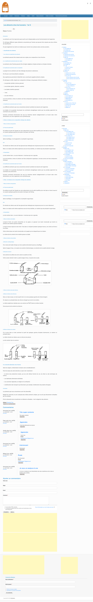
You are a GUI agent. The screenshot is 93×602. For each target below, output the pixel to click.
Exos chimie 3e (70, 90)
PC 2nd (66, 141)
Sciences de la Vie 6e (69, 51)
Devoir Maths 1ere (70, 152)
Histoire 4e (66, 70)
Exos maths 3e (69, 97)
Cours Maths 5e (69, 58)
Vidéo (28, 15)
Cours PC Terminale (70, 168)
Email (4, 490)
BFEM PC (68, 91)
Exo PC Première (69, 157)
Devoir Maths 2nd (70, 140)
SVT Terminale (67, 171)
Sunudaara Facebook (87, 3)
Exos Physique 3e (71, 88)
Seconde (65, 128)
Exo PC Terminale (69, 170)
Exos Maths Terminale (70, 164)
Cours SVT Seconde (68, 145)
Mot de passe (9, 584)
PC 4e (65, 65)
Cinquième (65, 52)
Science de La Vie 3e (70, 104)
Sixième (64, 47)
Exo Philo (68, 180)
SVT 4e (66, 71)
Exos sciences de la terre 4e (73, 78)
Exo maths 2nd (69, 135)
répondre (22, 416)
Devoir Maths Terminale (71, 165)
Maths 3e (66, 94)
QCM (33, 15)
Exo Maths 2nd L (71, 138)
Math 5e (66, 57)
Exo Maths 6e (67, 50)
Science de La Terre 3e (71, 103)
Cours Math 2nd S (71, 132)
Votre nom (5, 480)
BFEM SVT (68, 107)
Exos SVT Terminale (70, 173)
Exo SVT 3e (68, 105)
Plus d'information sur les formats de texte (44, 507)
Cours (11, 15)
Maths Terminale (68, 161)
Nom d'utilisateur (10, 579)
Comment (5, 495)
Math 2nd (66, 130)
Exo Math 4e (67, 64)
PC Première (67, 154)
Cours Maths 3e (69, 95)
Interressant (24, 445)
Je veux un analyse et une (29, 468)
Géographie (66, 183)
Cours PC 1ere (69, 155)
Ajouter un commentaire (9, 404)
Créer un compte (49, 15)
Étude (20, 455)
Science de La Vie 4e (70, 73)
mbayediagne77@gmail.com (24, 461)
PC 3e (65, 81)
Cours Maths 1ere (69, 150)
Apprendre (23, 422)
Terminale (65, 160)
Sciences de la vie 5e (69, 54)
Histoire (66, 93)
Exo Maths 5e (69, 60)
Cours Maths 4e (67, 62)
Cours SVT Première (68, 158)
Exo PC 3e (68, 87)
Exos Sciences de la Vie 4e (73, 77)
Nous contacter (40, 15)
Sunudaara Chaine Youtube (90, 3)
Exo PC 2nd (68, 144)
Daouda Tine (10, 402)
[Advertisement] (30, 522)
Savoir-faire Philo (69, 177)
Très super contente (27, 412)
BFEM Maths (68, 98)
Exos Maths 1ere (69, 151)
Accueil (5, 15)
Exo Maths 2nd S (71, 137)
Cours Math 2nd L (71, 134)
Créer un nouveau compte (12, 589)
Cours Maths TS (69, 163)
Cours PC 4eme (69, 67)
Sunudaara (13, 598)
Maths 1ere (66, 148)
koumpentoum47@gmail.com (27, 438)
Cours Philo (68, 175)
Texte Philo (68, 178)
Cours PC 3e (68, 83)
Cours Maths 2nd (69, 131)
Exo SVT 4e (68, 75)
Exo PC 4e (68, 68)
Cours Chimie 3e (70, 85)
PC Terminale (67, 167)
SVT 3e (66, 101)
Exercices (17, 15)
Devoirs (23, 15)
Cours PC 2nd (69, 142)
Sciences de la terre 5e (69, 55)
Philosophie (66, 174)
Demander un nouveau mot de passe (14, 590)
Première (65, 147)
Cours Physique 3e (71, 84)
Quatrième (65, 61)
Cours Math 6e (67, 48)
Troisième (65, 80)
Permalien (5, 413)
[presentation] (3, 83)
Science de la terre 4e (71, 74)
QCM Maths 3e (69, 100)
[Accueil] (5, 7)
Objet (4, 485)
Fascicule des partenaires (61, 15)
